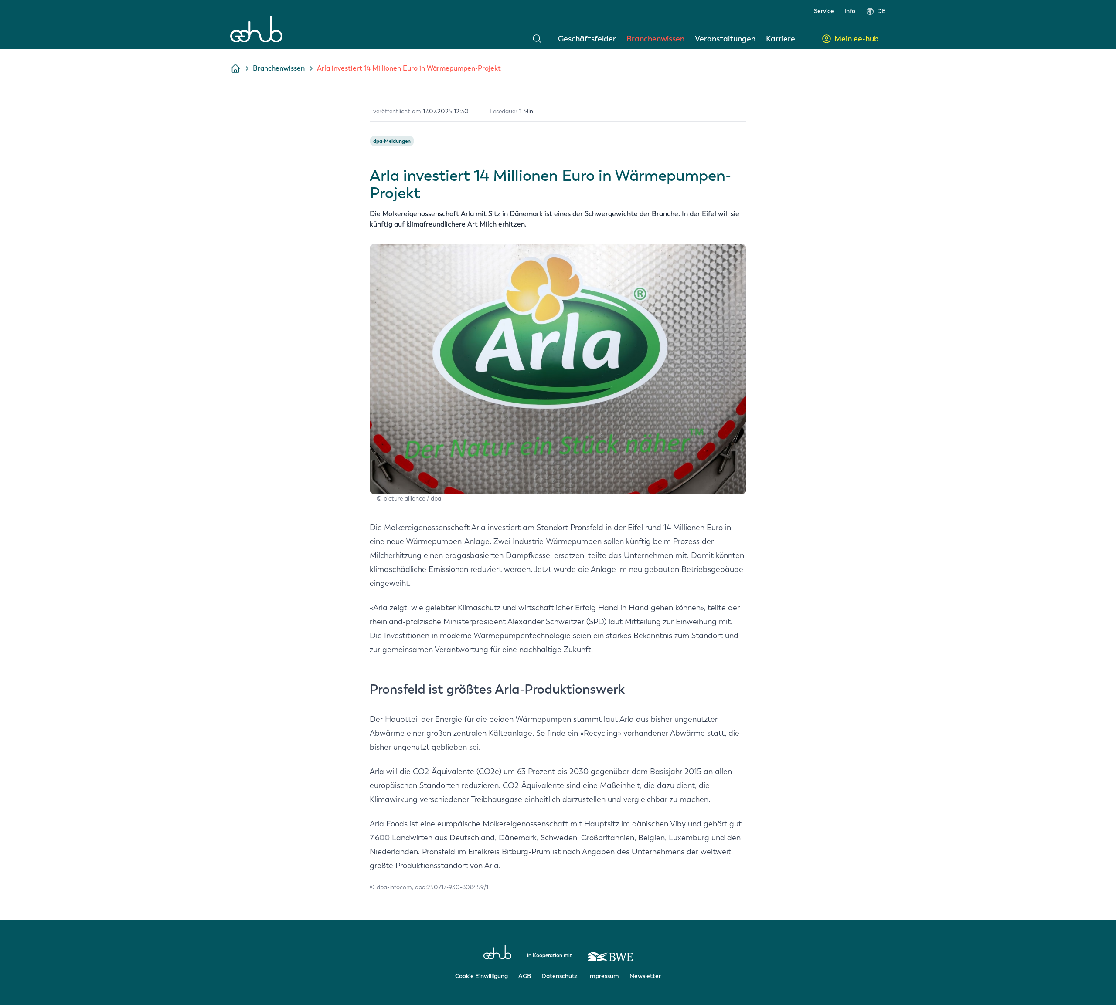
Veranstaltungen (725, 39)
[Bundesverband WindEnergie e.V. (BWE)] (610, 952)
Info (849, 11)
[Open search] (537, 39)
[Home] (256, 29)
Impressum (603, 976)
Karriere (780, 39)
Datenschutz (559, 976)
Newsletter (645, 976)
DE (881, 11)
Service (824, 11)
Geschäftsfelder (587, 39)
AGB (524, 976)
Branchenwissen (655, 39)
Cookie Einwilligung (481, 976)
